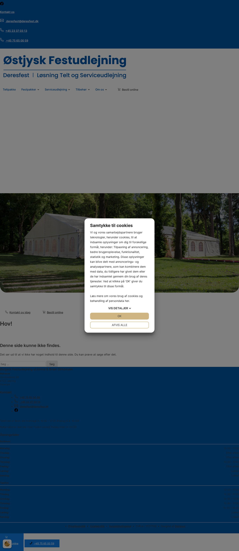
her (127, 301)
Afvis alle (119, 325)
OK (119, 316)
